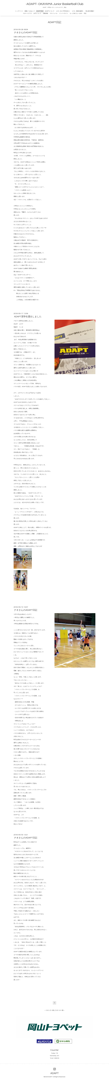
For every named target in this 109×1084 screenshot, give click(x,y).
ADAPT (54, 1073)
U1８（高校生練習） (78, 11)
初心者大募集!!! (90, 11)
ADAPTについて (49, 11)
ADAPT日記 (39, 11)
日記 (85, 13)
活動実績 (45, 13)
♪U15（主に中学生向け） (63, 11)
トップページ (19, 11)
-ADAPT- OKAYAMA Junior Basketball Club (54, 4)
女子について (37, 13)
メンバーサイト (63, 13)
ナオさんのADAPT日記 (25, 32)
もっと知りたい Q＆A (76, 13)
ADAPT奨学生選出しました (28, 316)
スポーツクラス (27, 13)
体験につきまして (30, 11)
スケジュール (53, 13)
